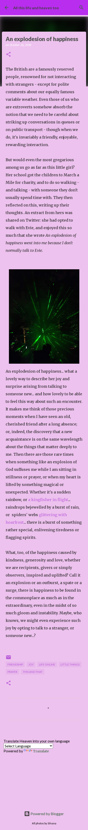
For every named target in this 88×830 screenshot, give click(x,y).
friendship (15, 664)
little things (70, 664)
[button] (8, 54)
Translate (41, 751)
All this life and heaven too (36, 7)
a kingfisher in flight (48, 499)
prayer (12, 672)
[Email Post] (8, 659)
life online (47, 664)
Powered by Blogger (47, 813)
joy (31, 664)
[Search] (81, 7)
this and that (32, 672)
